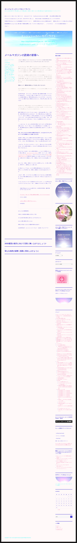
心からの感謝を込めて (60, 81)
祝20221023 (58, 75)
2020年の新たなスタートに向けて (62, 152)
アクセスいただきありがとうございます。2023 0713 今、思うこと (19, 18)
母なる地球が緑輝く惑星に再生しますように (64, 98)
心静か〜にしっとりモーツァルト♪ (62, 134)
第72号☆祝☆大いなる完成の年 (63, 350)
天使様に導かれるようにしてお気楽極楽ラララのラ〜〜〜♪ (17, 21)
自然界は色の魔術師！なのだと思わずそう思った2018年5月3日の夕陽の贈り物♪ (65, 387)
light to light (58, 126)
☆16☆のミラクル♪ (61, 402)
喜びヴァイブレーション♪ (61, 93)
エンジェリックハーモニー (32, 152)
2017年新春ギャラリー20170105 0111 (65, 393)
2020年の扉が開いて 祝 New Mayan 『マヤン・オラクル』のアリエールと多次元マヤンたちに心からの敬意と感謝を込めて (64, 129)
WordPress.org (59, 529)
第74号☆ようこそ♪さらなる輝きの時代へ (64, 353)
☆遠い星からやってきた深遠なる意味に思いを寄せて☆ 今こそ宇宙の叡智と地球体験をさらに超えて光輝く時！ (9, 71)
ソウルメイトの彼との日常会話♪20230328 (64, 69)
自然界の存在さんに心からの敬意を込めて (42, 21)
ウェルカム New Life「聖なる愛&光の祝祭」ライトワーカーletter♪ (35, 194)
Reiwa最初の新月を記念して (61, 163)
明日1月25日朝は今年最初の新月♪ (62, 138)
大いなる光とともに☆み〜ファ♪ (64, 408)
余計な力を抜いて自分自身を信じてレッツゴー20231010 (47, 18)
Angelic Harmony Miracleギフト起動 (63, 60)
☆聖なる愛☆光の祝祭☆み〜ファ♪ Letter (9, 67)
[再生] (57, 421)
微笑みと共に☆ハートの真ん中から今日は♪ (62, 21)
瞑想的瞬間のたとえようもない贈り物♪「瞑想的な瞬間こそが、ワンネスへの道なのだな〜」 (25, 23)
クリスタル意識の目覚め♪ (60, 23)
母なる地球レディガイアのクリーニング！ (63, 160)
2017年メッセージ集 (61, 389)
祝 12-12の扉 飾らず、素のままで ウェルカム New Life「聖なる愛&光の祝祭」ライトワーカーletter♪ (64, 144)
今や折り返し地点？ (59, 106)
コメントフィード (59, 528)
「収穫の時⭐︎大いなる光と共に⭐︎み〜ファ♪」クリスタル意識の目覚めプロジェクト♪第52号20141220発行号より (64, 83)
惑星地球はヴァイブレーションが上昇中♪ (63, 77)
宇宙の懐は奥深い (59, 139)
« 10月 (59, 509)
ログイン (58, 525)
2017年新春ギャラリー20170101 (64, 390)
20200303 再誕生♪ (59, 121)
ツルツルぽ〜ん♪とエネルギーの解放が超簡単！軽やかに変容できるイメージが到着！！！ (64, 73)
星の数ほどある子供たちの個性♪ (10, 81)
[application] (63, 421)
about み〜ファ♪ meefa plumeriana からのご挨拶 (36, 16)
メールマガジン (49, 23)
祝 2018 (58, 380)
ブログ (6, 26)
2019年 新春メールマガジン (62, 379)
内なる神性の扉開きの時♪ (55, 16)
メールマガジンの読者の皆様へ (61, 100)
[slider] (70, 421)
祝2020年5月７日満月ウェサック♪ (62, 105)
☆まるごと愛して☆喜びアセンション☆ (28, 200)
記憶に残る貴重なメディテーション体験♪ (63, 70)
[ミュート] (67, 421)
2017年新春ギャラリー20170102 (64, 391)
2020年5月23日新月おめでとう (62, 103)
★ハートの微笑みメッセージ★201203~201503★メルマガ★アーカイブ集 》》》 (64, 462)
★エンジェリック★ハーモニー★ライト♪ (14, 16)
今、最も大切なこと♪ (60, 122)
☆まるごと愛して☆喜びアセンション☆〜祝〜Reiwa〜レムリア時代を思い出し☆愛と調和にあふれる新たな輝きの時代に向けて (64, 166)
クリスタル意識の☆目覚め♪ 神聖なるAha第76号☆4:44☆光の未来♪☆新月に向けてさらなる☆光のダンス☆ (64, 359)
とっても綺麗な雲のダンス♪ (63, 381)
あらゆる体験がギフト (60, 162)
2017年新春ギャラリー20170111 (64, 394)
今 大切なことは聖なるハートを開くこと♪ (64, 107)
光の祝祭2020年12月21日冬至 (61, 95)
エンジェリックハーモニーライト (18, 9)
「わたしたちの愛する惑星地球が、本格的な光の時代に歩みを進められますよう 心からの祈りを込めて (64, 88)
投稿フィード (58, 527)
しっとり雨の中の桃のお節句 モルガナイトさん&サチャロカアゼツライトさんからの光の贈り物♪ (64, 173)
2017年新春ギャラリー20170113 (64, 395)
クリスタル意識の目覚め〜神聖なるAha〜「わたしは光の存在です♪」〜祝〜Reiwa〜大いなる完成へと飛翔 (64, 170)
